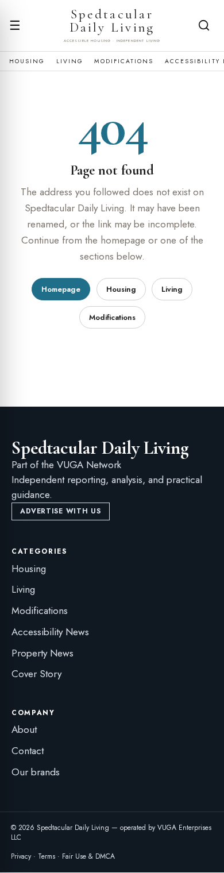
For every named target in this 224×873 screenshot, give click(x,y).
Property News (42, 653)
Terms (46, 856)
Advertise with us (60, 511)
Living (69, 61)
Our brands (35, 772)
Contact (27, 751)
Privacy (21, 856)
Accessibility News (50, 632)
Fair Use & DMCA (88, 856)
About (24, 729)
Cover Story (36, 674)
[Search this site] (204, 25)
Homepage (60, 289)
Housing (27, 61)
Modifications (123, 61)
